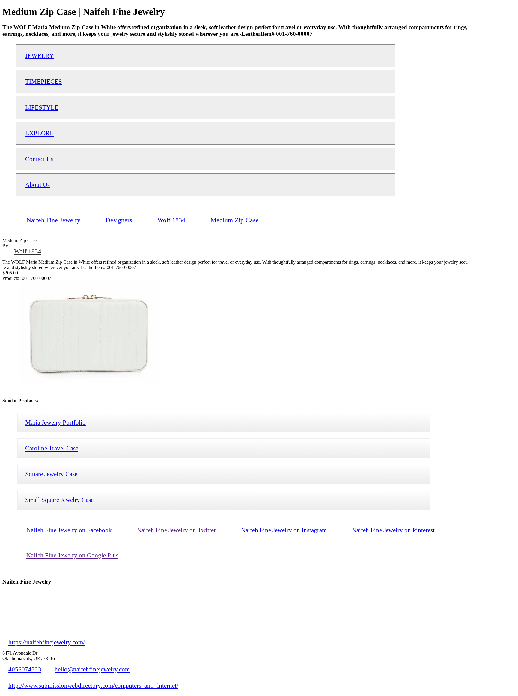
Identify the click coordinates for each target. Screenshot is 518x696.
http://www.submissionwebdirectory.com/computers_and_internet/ (93, 685)
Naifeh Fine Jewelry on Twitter (176, 529)
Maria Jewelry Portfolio (55, 422)
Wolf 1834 (27, 251)
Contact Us (39, 158)
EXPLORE (39, 133)
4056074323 (24, 669)
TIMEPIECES (43, 81)
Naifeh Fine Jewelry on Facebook (69, 529)
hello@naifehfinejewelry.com (92, 669)
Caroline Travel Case (51, 448)
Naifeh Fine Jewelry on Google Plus (72, 555)
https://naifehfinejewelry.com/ (46, 642)
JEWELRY (39, 55)
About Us (37, 184)
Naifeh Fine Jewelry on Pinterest (393, 529)
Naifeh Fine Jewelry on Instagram (284, 529)
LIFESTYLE (41, 107)
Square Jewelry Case (51, 473)
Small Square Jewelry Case (59, 499)
